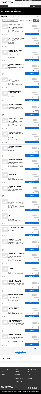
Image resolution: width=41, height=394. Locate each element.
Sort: (22, 20)
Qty (33, 31)
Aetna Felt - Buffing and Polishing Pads (9, 362)
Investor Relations (30, 377)
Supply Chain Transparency (22, 391)
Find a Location (3, 374)
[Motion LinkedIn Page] (32, 388)
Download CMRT (30, 378)
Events (29, 372)
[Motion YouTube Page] (36, 388)
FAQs (2, 377)
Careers (29, 374)
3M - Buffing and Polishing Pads (24, 362)
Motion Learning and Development (20, 372)
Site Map (16, 375)
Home (2, 9)
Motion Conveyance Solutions (19, 377)
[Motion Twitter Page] (34, 388)
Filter (31, 20)
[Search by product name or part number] (28, 6)
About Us (29, 371)
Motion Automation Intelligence (19, 378)
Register (38, 2)
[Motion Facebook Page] (28, 388)
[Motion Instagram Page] (30, 388)
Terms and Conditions (30, 391)
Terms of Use (35, 391)
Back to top (36, 348)
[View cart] (38, 6)
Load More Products (20, 351)
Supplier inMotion (17, 374)
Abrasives (6, 9)
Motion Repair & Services (18, 381)
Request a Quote (3, 372)
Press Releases (30, 375)
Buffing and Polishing (12, 9)
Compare (5, 34)
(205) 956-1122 (25, 392)
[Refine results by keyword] (3, 20)
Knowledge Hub (17, 371)
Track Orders (3, 371)
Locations (34, 6)
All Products (3, 6)
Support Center (31, 0)
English (38, 0)
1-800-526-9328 (24, 0)
